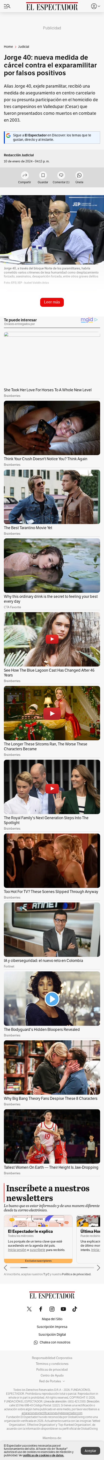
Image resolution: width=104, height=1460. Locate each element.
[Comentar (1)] (61, 175)
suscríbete (37, 1250)
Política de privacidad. (76, 1274)
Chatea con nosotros (55, 1342)
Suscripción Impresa (52, 1327)
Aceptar (90, 1451)
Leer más (52, 302)
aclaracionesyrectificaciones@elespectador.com (52, 1413)
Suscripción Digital (52, 1335)
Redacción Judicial (19, 155)
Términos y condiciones (52, 1364)
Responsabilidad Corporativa (52, 1358)
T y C (46, 1274)
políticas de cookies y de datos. (43, 1455)
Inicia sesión (17, 1250)
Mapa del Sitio (52, 1319)
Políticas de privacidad (52, 1369)
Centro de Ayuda (52, 1375)
